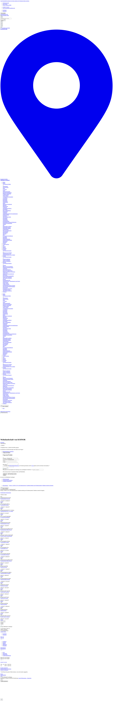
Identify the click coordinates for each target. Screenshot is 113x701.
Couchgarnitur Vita (4, 548)
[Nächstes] (4, 621)
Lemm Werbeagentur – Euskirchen (24, 678)
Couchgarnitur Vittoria (4, 542)
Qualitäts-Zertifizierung (7, 481)
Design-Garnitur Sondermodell (6, 536)
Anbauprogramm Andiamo (5, 573)
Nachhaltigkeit (3, 14)
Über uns (2, 636)
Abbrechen (5, 473)
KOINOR (2, 442)
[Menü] (1, 17)
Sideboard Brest (3, 610)
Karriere (4, 642)
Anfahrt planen (3, 631)
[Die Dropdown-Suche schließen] (1, 22)
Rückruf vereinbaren (4, 669)
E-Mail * (4, 462)
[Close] (3, 457)
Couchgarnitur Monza (4, 505)
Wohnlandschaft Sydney (5, 523)
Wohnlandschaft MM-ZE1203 (6, 529)
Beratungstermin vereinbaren (8, 451)
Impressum (5, 653)
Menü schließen (5, 406)
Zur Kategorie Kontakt (7, 257)
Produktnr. (5, 458)
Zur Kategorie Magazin (7, 263)
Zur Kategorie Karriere (7, 250)
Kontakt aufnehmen (4, 667)
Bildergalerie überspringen (5, 411)
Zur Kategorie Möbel (7, 184)
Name (4, 460)
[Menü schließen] (3, 185)
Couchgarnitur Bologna (4, 554)
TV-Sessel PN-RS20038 (5, 517)
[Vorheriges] (1, 621)
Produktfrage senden (12, 473)
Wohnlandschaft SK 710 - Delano (6, 511)
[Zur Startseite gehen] (4, 15)
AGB (33, 465)
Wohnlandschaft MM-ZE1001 (6, 560)
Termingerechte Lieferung (7, 480)
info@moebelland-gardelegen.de (9, 8)
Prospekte (4, 645)
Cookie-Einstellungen (7, 655)
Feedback (4, 641)
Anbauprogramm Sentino (5, 579)
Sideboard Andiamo (4, 585)
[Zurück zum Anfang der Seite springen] (1, 680)
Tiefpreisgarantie (6, 2)
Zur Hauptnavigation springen (23, 0)
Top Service (5, 4)
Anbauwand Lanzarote (4, 591)
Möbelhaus (5, 644)
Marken (4, 643)
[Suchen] (1, 26)
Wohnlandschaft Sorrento (5, 498)
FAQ (7, 14)
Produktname (5, 459)
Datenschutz (5, 654)
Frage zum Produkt (6, 452)
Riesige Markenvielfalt (7, 5)
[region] (56, 424)
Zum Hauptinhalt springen (5, 0)
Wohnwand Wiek (3, 567)
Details (1, 501)
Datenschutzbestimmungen (14, 465)
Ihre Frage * (5, 464)
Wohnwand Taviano (4, 598)
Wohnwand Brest (3, 604)
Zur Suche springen (14, 0)
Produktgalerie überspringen (5, 492)
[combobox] (5, 18)
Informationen (3, 647)
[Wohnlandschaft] (3, 412)
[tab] (28, 485)
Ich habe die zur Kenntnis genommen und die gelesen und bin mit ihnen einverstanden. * (27, 465)
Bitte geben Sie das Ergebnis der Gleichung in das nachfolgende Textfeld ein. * (17, 469)
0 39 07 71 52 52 (6, 7)
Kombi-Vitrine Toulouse (5, 616)
